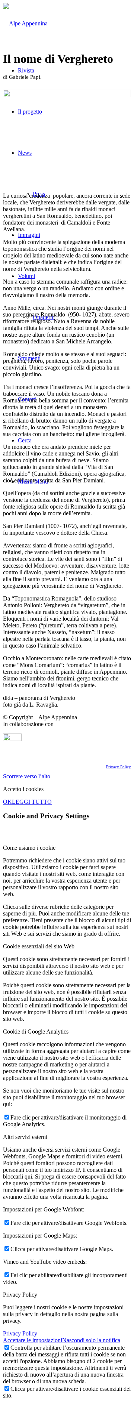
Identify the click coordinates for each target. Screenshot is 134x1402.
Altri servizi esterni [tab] (25, 1137)
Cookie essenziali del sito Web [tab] (38, 946)
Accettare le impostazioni (32, 1340)
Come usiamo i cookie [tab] (29, 847)
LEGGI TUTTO (32, 802)
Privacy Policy (118, 767)
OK (7, 802)
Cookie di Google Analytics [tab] (35, 1031)
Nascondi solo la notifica (91, 1340)
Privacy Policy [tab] (20, 1294)
